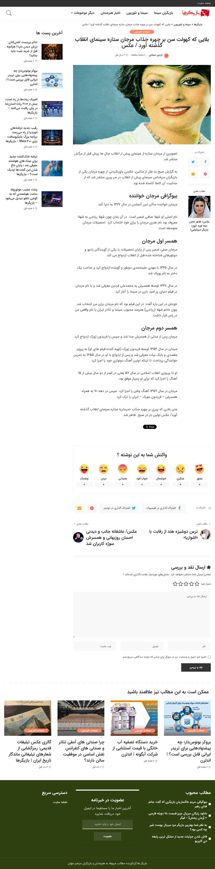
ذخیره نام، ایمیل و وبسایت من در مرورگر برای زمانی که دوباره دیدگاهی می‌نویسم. (164, 657)
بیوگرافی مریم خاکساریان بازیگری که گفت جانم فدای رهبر (177, 804)
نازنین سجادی (156, 55)
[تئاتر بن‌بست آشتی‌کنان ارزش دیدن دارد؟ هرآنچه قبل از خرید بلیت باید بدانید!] (52, 52)
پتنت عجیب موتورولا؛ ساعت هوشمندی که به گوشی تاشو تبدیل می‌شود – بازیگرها (21, 196)
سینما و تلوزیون (142, 32)
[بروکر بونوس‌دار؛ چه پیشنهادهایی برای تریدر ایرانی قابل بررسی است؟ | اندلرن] (52, 80)
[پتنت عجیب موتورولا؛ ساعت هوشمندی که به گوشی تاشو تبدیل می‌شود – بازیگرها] (52, 199)
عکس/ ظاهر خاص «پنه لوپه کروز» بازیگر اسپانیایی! (199, 226)
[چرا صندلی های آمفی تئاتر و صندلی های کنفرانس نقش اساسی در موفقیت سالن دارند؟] (81, 718)
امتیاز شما (206, 584)
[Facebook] (205, 162)
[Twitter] (193, 162)
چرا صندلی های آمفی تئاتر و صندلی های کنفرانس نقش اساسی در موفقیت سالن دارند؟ (81, 751)
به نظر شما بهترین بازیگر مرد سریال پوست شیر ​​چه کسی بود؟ (178, 827)
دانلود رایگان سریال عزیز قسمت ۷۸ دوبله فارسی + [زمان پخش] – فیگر (177, 815)
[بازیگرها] (195, 13)
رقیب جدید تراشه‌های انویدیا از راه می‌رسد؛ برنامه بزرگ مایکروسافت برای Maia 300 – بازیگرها (21, 135)
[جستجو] (9, 13)
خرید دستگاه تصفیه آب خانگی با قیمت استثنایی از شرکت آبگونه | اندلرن (135, 748)
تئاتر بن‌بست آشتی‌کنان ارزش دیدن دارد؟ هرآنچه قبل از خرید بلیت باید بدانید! (22, 49)
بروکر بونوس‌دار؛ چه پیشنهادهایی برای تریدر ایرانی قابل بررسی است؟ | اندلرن (21, 77)
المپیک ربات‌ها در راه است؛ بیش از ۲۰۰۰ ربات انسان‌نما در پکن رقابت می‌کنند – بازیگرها (21, 106)
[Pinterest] (205, 174)
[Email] (193, 174)
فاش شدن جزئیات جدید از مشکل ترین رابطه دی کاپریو (179, 838)
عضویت (107, 836)
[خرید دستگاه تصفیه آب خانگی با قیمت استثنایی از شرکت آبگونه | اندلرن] (134, 718)
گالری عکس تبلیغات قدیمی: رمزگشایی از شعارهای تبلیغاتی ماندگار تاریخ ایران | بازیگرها (30, 751)
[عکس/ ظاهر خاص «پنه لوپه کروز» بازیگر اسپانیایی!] (199, 207)
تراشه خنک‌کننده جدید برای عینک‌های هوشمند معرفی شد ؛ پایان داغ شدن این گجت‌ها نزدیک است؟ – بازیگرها (22, 165)
